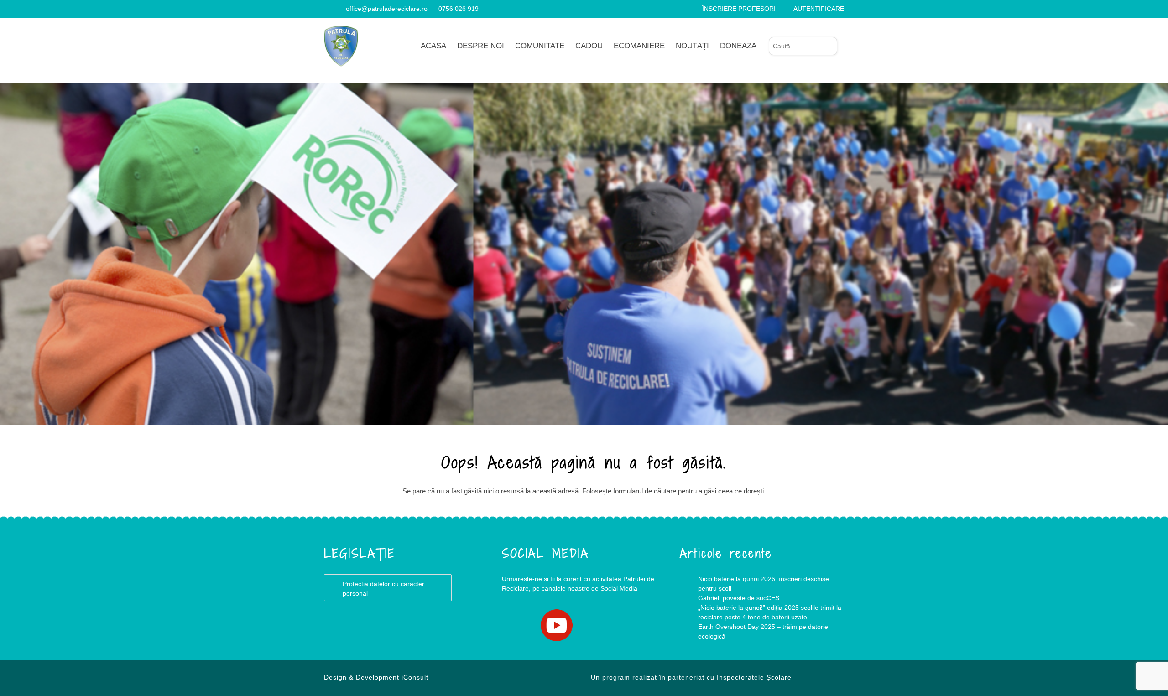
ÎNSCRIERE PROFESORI (739, 8)
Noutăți (692, 46)
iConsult (415, 677)
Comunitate (539, 46)
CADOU (589, 46)
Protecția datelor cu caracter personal (383, 588)
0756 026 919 (458, 8)
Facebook (520, 625)
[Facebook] (327, 8)
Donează (738, 46)
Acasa (433, 46)
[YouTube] (338, 8)
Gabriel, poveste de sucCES (738, 598)
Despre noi (480, 46)
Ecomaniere (639, 46)
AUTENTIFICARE (818, 8)
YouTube (557, 625)
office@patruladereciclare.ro (387, 8)
